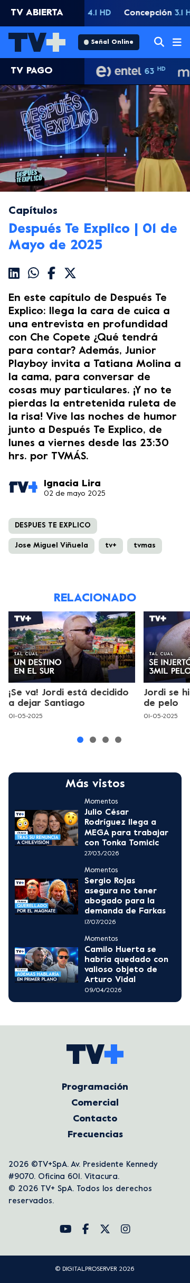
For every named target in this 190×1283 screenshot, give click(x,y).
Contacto (95, 1119)
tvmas (145, 545)
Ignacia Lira (72, 483)
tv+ (111, 545)
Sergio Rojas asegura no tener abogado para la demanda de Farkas (125, 896)
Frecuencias (95, 1134)
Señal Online (112, 42)
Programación (95, 1087)
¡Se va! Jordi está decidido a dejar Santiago (68, 698)
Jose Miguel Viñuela (51, 545)
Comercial (95, 1103)
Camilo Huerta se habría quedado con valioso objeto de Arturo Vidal (126, 965)
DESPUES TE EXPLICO (53, 525)
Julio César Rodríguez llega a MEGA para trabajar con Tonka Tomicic (126, 827)
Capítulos (33, 211)
